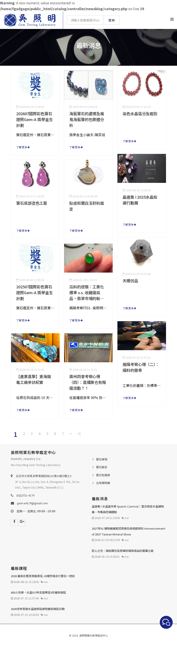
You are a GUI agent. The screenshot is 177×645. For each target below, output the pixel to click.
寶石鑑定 (101, 467)
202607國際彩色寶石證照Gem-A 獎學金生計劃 (34, 119)
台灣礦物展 (103, 483)
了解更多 (21, 147)
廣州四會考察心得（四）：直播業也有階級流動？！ (87, 382)
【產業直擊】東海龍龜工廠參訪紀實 (33, 379)
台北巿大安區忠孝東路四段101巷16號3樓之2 (43, 476)
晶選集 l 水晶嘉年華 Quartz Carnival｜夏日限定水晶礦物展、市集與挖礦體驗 (128, 509)
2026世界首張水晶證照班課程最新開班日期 (38, 609)
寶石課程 (101, 459)
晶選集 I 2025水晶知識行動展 (140, 200)
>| (79, 433)
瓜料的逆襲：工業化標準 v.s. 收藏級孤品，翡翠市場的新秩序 (86, 292)
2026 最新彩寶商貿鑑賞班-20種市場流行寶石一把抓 (43, 576)
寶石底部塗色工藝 (31, 203)
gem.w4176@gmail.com (32, 503)
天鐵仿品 (130, 280)
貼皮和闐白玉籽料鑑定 (86, 206)
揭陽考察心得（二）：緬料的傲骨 (141, 367)
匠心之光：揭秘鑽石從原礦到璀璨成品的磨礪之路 (122, 551)
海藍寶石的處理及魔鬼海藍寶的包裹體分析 (86, 119)
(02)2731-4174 (25, 495)
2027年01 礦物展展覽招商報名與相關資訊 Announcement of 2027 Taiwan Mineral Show (128, 531)
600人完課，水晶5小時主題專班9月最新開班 (38, 592)
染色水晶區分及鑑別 (140, 113)
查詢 (111, 20)
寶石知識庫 (103, 475)
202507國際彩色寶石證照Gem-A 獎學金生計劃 (34, 292)
